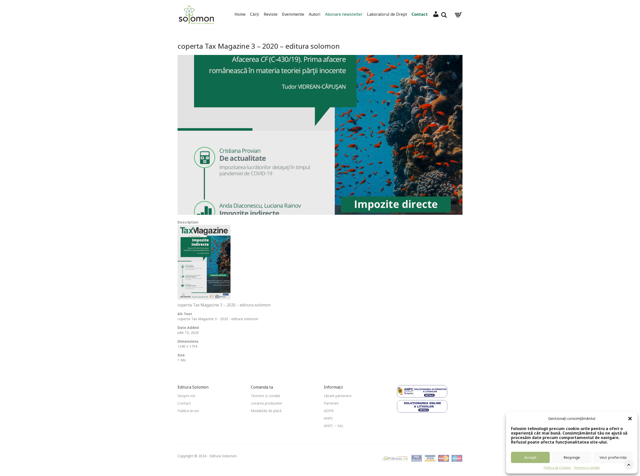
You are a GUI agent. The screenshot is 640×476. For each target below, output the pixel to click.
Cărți (254, 14)
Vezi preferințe (613, 457)
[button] (630, 418)
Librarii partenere (338, 395)
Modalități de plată (266, 410)
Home (240, 14)
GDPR (329, 410)
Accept (530, 457)
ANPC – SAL (334, 425)
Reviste (271, 14)
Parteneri (331, 403)
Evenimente (293, 14)
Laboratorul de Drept (387, 14)
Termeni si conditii (587, 468)
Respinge (572, 457)
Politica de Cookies (557, 468)
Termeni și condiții (265, 395)
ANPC (328, 418)
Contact (420, 14)
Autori (314, 14)
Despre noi (186, 395)
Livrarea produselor (266, 403)
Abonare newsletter (343, 14)
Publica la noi (188, 410)
